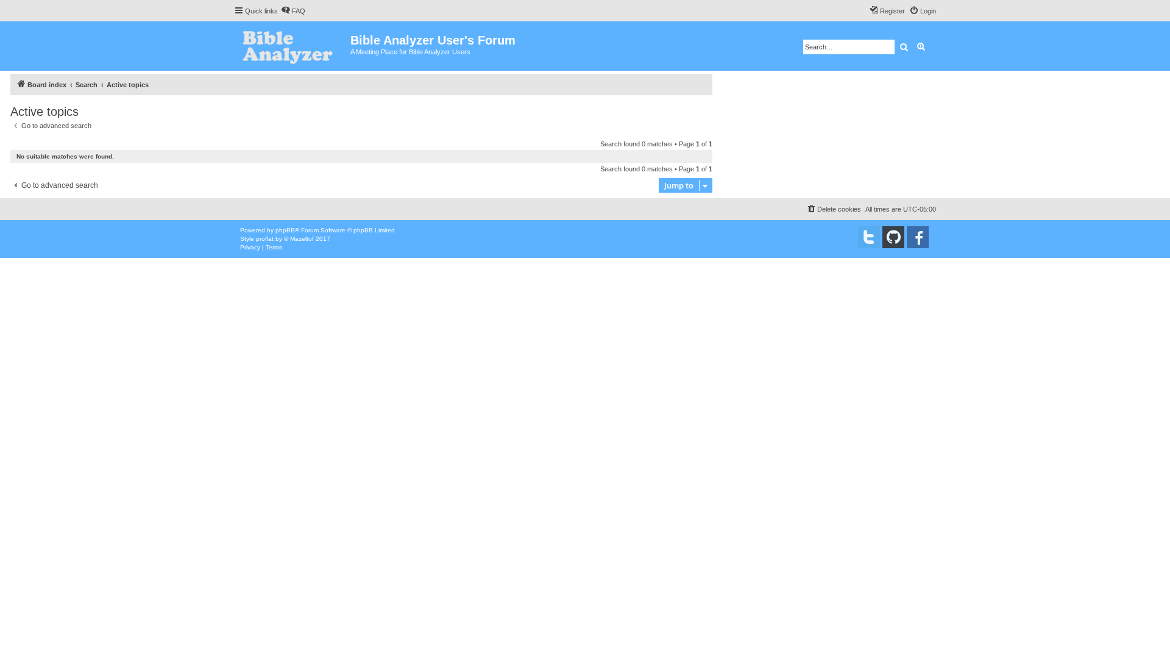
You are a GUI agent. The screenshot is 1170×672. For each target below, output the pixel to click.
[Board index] (292, 46)
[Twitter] (869, 237)
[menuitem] (293, 11)
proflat (265, 238)
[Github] (893, 237)
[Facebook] (918, 237)
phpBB (285, 230)
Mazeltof (302, 238)
